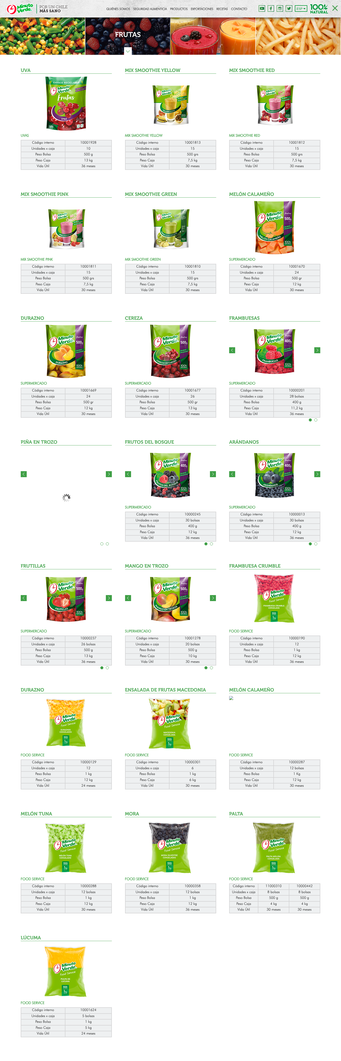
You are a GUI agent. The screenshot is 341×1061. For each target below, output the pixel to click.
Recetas (222, 9)
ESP (300, 8)
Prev (232, 350)
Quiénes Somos (118, 9)
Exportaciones (202, 9)
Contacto (239, 9)
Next (317, 350)
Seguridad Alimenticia (150, 9)
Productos (179, 9)
